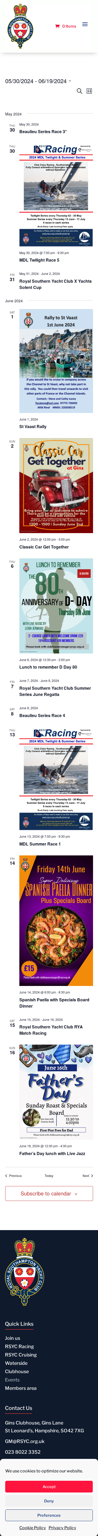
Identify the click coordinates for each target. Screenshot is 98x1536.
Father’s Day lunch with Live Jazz (52, 1153)
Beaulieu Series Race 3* (43, 131)
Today (49, 1176)
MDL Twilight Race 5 (39, 260)
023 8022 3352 (23, 1452)
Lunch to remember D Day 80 (48, 667)
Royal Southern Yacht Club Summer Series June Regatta (55, 691)
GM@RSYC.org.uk (24, 1441)
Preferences (49, 1515)
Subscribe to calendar (46, 1193)
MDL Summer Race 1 (40, 844)
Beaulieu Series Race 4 (42, 715)
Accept (49, 1486)
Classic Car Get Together (44, 547)
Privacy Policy (62, 1527)
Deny (49, 1501)
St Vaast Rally (33, 426)
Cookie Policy (32, 1527)
